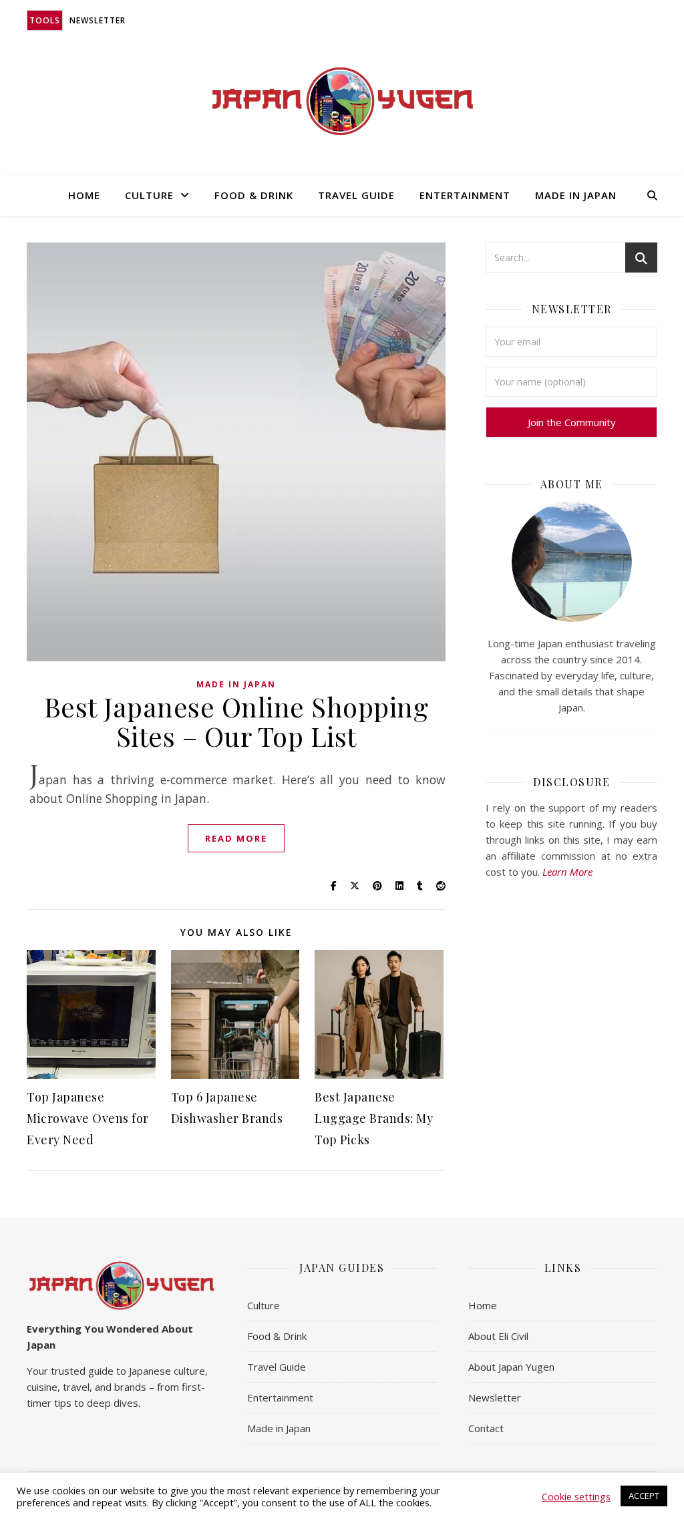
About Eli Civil (498, 1336)
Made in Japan (576, 195)
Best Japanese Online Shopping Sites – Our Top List (236, 721)
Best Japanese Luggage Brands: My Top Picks (374, 1118)
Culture (149, 195)
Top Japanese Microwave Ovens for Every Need (88, 1118)
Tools (44, 20)
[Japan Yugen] (342, 101)
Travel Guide (356, 195)
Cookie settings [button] (576, 1496)
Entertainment (464, 195)
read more (236, 838)
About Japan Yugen (511, 1366)
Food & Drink (253, 195)
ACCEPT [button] (644, 1496)
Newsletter (97, 20)
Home (84, 195)
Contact (486, 1428)
